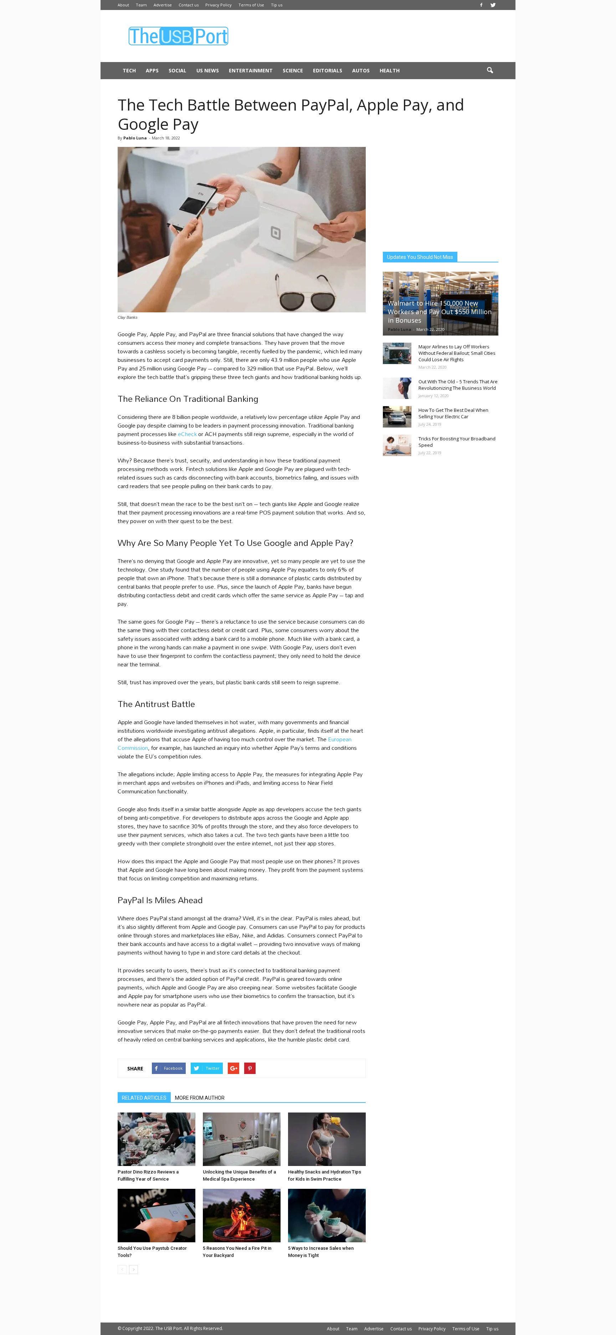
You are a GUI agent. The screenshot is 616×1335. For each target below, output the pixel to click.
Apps (152, 70)
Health (390, 70)
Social (177, 70)
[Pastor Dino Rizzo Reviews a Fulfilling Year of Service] (156, 1139)
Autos (361, 70)
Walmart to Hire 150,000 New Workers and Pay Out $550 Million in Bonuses (440, 311)
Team (141, 4)
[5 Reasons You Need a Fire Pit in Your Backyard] (242, 1215)
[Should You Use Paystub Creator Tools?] (156, 1215)
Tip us (276, 4)
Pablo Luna (135, 137)
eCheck (187, 434)
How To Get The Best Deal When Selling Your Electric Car (453, 413)
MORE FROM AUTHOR (200, 1098)
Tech (129, 70)
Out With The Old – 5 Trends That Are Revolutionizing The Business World (458, 384)
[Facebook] (481, 5)
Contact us (189, 4)
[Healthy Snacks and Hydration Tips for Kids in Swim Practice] (327, 1139)
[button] (489, 70)
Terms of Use (251, 4)
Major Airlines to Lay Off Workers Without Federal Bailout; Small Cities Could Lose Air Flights (457, 353)
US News (207, 70)
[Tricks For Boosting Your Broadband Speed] (397, 445)
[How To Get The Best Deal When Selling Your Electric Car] (397, 417)
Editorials (327, 70)
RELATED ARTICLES (144, 1098)
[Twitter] (493, 5)
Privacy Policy (218, 4)
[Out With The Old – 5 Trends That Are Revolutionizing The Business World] (397, 388)
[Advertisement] (368, 36)
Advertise (163, 4)
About (123, 4)
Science (293, 70)
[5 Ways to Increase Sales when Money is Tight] (327, 1215)
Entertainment (251, 70)
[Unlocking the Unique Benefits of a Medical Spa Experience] (242, 1139)
